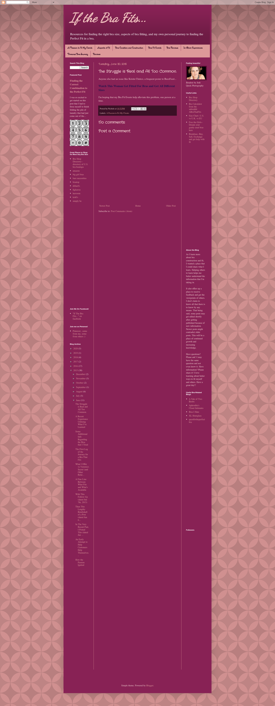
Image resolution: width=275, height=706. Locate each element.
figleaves (77, 189)
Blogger (149, 685)
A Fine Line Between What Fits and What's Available (81, 484)
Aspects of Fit (104, 47)
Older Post (171, 205)
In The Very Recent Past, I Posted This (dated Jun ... (82, 529)
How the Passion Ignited (80, 562)
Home (138, 205)
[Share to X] (138, 108)
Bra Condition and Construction (129, 47)
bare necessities (79, 178)
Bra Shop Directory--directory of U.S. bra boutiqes (80, 162)
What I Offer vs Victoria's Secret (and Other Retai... (82, 469)
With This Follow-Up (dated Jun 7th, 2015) (81, 498)
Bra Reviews (172, 47)
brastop (76, 182)
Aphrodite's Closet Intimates (196, 406)
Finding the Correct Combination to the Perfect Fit (78, 86)
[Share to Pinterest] (144, 108)
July (78, 395)
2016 (75, 365)
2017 (75, 361)
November (81, 378)
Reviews (96, 54)
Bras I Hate (194, 411)
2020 (75, 348)
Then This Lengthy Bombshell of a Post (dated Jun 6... (81, 513)
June (78, 400)
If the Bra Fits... (108, 17)
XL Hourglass (195, 415)
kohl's (75, 197)
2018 (75, 357)
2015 (75, 370)
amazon (76, 170)
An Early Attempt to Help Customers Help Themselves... (82, 547)
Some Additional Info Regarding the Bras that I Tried (81, 438)
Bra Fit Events (154, 47)
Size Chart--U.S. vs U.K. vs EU (196, 117)
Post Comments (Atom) (121, 211)
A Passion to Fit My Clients (80, 47)
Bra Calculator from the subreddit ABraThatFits (195, 107)
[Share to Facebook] (141, 108)
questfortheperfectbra (197, 421)
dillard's (76, 185)
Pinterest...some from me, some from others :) (80, 333)
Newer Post (104, 205)
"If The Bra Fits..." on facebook (78, 316)
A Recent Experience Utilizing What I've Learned (81, 421)
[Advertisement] (79, 255)
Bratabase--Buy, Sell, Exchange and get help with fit (196, 137)
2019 (75, 352)
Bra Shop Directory (193, 99)
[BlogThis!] (135, 108)
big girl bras (78, 174)
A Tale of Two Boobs (195, 400)
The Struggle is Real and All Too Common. (81, 407)
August (79, 391)
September (81, 387)
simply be (77, 200)
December (81, 374)
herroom (76, 193)
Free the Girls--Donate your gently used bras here (196, 126)
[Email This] (132, 108)
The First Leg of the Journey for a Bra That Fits (81, 454)
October (80, 382)
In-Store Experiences (193, 47)
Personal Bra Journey (78, 54)
